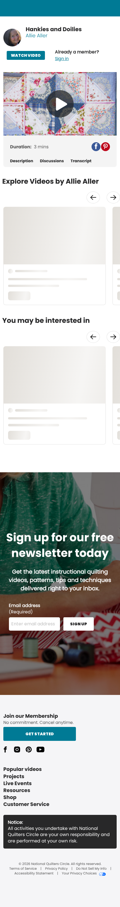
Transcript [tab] (81, 161)
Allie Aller (36, 35)
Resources (16, 790)
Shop (9, 797)
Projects (13, 776)
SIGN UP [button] (78, 624)
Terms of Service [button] (23, 869)
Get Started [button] (39, 734)
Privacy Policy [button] (56, 869)
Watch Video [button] (26, 55)
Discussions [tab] (52, 161)
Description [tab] (21, 161)
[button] (77, 55)
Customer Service (26, 804)
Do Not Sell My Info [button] (91, 869)
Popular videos (22, 769)
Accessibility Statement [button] (33, 873)
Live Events (17, 783)
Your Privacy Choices (79, 873)
